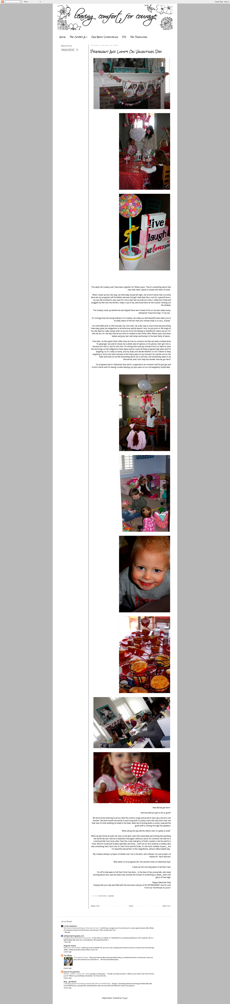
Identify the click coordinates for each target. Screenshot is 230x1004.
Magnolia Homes (70, 946)
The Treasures (138, 37)
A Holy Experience (70, 926)
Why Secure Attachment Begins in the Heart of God (81, 928)
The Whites (68, 955)
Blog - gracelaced (70, 982)
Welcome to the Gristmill (72, 948)
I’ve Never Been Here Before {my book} (77, 938)
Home (62, 37)
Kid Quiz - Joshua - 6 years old (74, 974)
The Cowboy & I (78, 37)
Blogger (125, 998)
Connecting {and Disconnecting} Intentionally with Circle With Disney (87, 983)
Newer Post (95, 906)
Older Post (166, 906)
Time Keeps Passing (81, 957)
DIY (124, 37)
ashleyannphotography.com (74, 936)
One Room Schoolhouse (104, 37)
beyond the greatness (72, 972)
